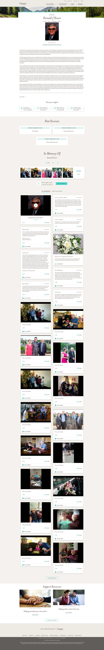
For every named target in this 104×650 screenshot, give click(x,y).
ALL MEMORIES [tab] (46, 191)
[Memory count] (47, 163)
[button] (51, 4)
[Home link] (23, 4)
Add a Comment (60, 213)
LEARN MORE (35, 614)
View (78, 174)
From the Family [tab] (57, 191)
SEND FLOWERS (60, 263)
